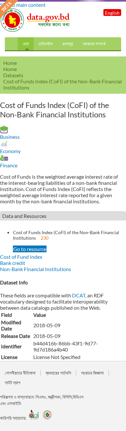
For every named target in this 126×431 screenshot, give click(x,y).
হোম (26, 43)
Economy (10, 151)
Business (10, 137)
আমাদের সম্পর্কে (94, 43)
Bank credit (12, 263)
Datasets (13, 75)
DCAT (78, 295)
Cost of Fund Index (21, 257)
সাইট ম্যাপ (12, 382)
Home (10, 69)
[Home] (35, 30)
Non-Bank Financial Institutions (35, 269)
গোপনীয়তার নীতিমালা (20, 373)
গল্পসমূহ (67, 43)
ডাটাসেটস (45, 43)
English (112, 13)
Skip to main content (23, 5)
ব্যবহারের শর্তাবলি (58, 373)
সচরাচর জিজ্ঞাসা (92, 373)
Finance (8, 165)
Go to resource (29, 249)
